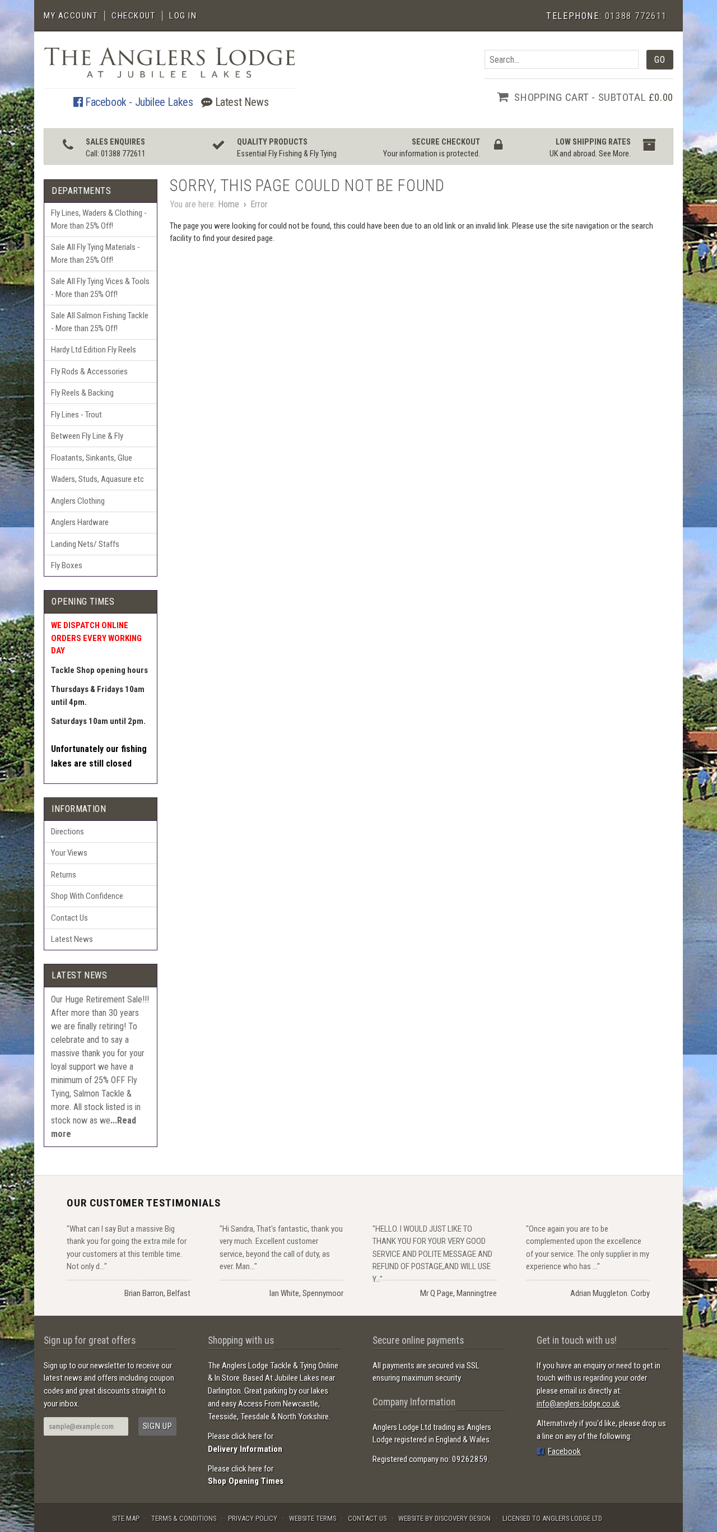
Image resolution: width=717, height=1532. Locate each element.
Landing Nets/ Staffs (85, 544)
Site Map (125, 1518)
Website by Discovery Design (444, 1518)
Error (259, 204)
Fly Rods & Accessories (89, 371)
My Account (70, 16)
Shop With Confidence (87, 896)
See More (614, 154)
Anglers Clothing (78, 501)
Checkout (133, 16)
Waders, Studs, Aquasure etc (97, 479)
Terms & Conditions (183, 1518)
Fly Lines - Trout (76, 415)
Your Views (69, 853)
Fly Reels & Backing (82, 393)
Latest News (240, 102)
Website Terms (312, 1518)
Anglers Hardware (80, 522)
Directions (67, 832)
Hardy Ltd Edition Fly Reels (93, 350)
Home (228, 204)
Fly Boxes (66, 565)
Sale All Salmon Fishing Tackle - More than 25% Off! (99, 321)
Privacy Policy (252, 1518)
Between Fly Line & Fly (87, 436)
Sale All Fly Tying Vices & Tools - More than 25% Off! (100, 287)
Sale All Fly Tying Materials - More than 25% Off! (95, 253)
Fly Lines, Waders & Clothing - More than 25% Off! (99, 219)
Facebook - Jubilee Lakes (137, 102)
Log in (183, 16)
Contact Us (69, 918)
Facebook (564, 1451)
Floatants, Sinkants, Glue (91, 458)
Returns (63, 875)
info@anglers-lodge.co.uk (578, 1404)
